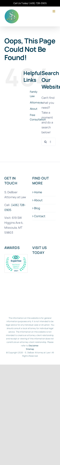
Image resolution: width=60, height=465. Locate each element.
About (33, 108)
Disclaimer (33, 345)
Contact (39, 216)
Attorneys (36, 102)
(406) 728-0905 (38, 3)
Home (38, 192)
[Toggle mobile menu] (54, 11)
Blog (37, 208)
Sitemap (30, 349)
